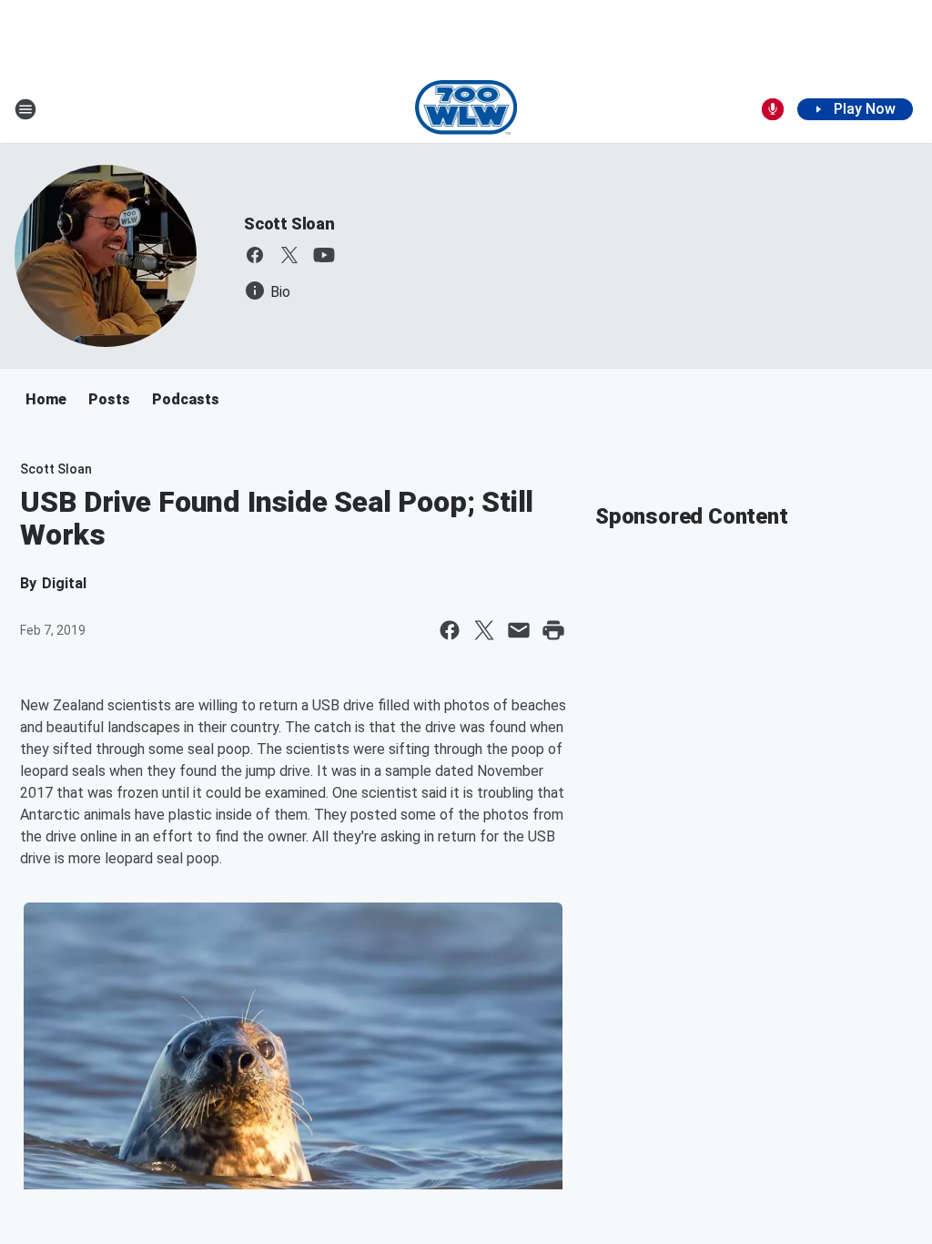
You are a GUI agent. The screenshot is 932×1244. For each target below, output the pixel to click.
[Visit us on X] (289, 255)
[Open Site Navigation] (25, 109)
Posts (109, 399)
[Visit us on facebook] (255, 255)
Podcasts (185, 399)
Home (45, 399)
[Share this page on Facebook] (449, 630)
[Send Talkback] (773, 109)
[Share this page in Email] (519, 630)
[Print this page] (553, 630)
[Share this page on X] (484, 630)
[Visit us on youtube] (324, 255)
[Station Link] (466, 109)
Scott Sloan (289, 223)
